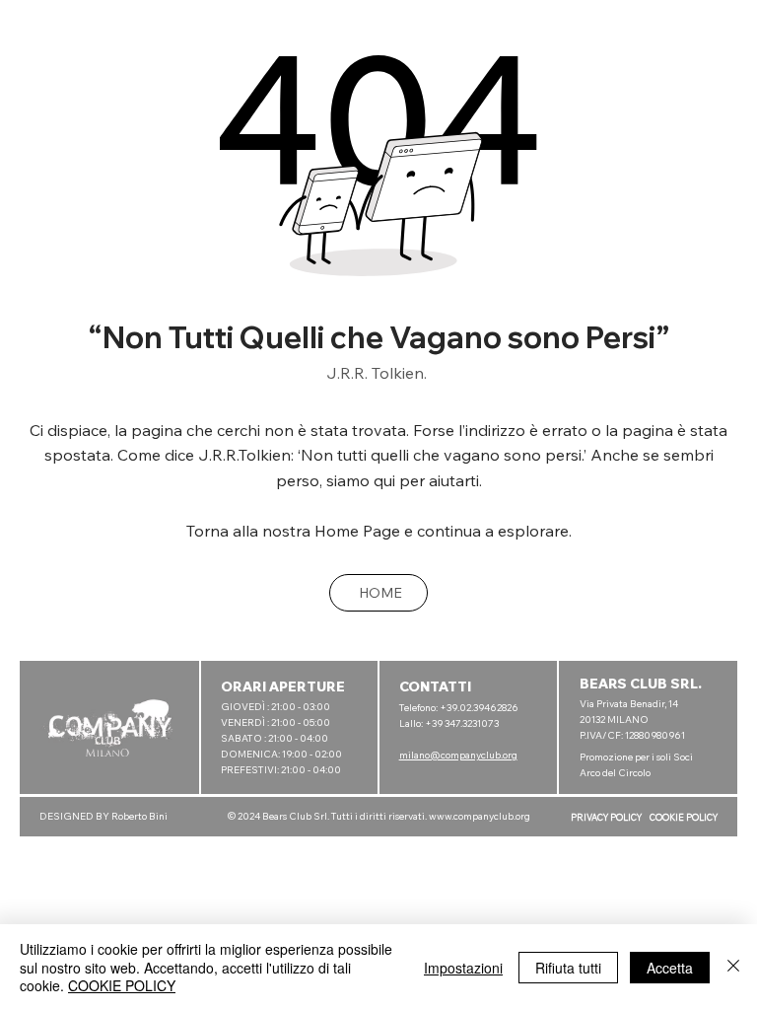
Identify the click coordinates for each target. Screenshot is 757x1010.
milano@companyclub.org (458, 755)
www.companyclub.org (479, 816)
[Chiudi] (733, 967)
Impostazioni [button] (463, 967)
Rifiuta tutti (568, 967)
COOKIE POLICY (684, 817)
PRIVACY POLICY (606, 817)
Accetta (670, 967)
